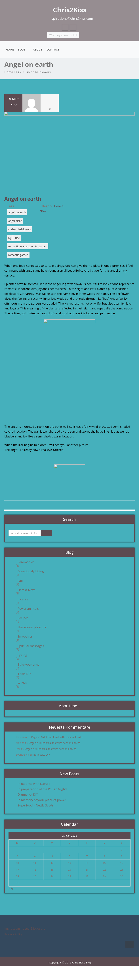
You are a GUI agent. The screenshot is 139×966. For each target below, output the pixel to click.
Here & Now (26, 590)
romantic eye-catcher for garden (27, 246)
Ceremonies (26, 562)
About (37, 49)
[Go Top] (129, 944)
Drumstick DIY (28, 794)
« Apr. (12, 888)
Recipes (23, 618)
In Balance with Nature (34, 783)
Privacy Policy (13, 934)
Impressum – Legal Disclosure (24, 929)
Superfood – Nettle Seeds (36, 805)
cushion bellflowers (19, 229)
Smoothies (25, 636)
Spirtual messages (31, 646)
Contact (53, 49)
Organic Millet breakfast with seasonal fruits (57, 737)
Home (10, 49)
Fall (20, 580)
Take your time (28, 664)
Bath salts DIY (41, 754)
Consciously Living (31, 571)
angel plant (15, 221)
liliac (17, 238)
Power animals (28, 608)
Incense (23, 599)
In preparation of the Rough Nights (42, 789)
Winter (22, 683)
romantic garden (18, 255)
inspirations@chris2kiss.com (71, 18)
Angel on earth (22, 198)
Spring (22, 655)
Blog (21, 49)
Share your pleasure (32, 627)
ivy (9, 238)
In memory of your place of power (42, 800)
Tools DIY (24, 674)
